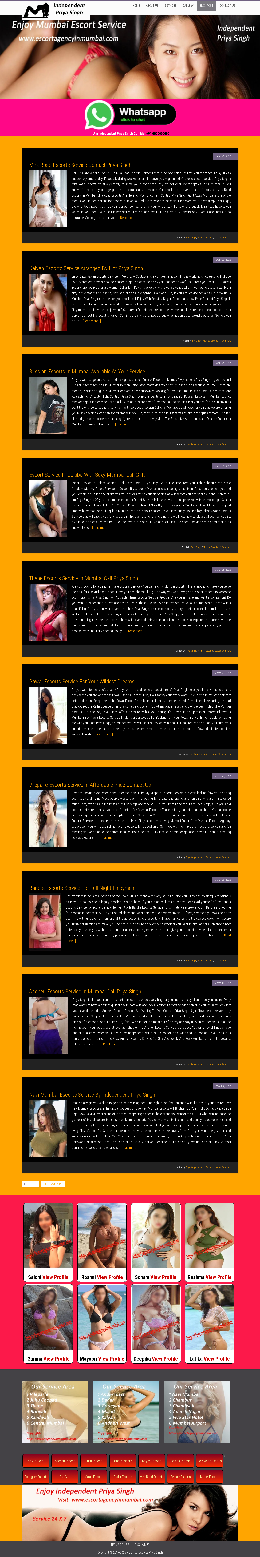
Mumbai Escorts (205, 237)
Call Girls (65, 1477)
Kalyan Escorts (151, 1461)
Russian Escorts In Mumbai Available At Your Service (87, 371)
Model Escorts (209, 1477)
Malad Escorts (94, 1477)
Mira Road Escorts (151, 1477)
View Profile (55, 1277)
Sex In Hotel (36, 1461)
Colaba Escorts (181, 1461)
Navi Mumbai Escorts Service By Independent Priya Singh (92, 1094)
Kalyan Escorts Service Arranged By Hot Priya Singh (86, 268)
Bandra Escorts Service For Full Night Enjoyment (82, 888)
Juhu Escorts (93, 1461)
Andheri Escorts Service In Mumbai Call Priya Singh (85, 991)
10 (44, 1183)
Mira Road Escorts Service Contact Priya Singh (80, 165)
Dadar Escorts (123, 1477)
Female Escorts (181, 1477)
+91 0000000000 (157, 133)
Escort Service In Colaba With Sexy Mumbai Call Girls (87, 474)
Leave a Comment (223, 237)
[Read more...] (129, 218)
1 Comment (225, 341)
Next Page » (56, 1183)
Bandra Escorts (123, 1461)
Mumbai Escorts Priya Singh (145, 1552)
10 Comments (224, 754)
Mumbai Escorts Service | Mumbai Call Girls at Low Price (56, 10)
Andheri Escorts (65, 1461)
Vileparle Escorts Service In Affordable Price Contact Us (90, 784)
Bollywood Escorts (210, 1461)
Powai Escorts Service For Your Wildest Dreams (82, 681)
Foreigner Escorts (36, 1477)
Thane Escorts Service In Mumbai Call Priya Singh (83, 578)
